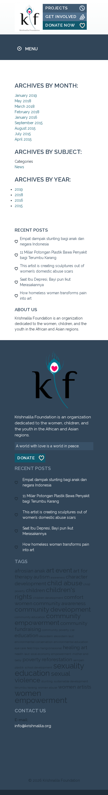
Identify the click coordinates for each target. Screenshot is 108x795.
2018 (19, 195)
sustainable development (71, 681)
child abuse (64, 583)
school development (38, 667)
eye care (20, 648)
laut (27, 653)
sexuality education (49, 669)
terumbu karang (26, 687)
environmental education (71, 641)
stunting (47, 681)
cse (72, 629)
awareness (58, 577)
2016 (19, 200)
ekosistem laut (64, 636)
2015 (19, 206)
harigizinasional (51, 648)
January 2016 (26, 117)
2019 (19, 189)
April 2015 (23, 139)
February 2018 (27, 112)
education (26, 635)
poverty (32, 659)
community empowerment (47, 619)
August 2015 (25, 128)
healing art (75, 647)
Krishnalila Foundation (61, 780)
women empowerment (41, 697)
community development (53, 609)
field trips (33, 648)
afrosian (24, 571)
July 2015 (23, 134)
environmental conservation (34, 641)
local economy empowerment (51, 653)
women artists (74, 687)
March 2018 (25, 106)
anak (39, 571)
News (19, 167)
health (19, 653)
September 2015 (28, 123)
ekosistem (46, 636)
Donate (26, 458)
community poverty (55, 629)
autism (42, 577)
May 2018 (23, 101)
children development (48, 597)
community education (30, 617)
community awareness (59, 603)
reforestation (57, 659)
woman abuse (47, 687)
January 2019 (26, 95)
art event (59, 570)
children (35, 590)
